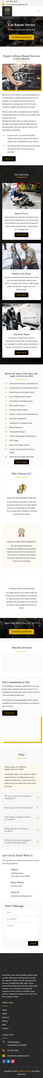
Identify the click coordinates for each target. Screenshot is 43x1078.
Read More (21, 235)
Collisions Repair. (25, 1071)
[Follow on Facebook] (4, 1061)
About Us (9, 159)
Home (4, 1010)
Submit (33, 943)
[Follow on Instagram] (13, 1061)
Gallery (5, 1021)
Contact (5, 1028)
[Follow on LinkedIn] (8, 1061)
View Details (21, 462)
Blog (4, 1025)
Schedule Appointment (21, 37)
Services (5, 1017)
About (4, 1014)
